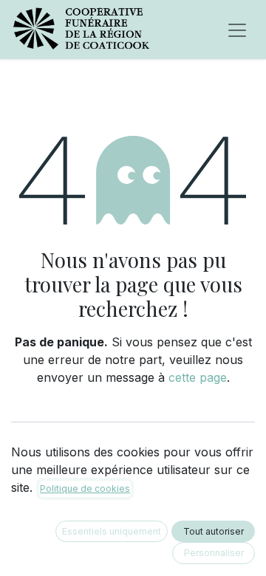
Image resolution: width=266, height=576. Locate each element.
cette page (197, 377)
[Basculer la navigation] (237, 29)
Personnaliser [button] (214, 552)
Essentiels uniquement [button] (111, 531)
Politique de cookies (85, 488)
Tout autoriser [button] (213, 531)
